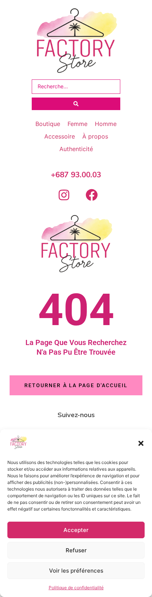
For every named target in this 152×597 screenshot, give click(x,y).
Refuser (76, 550)
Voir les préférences (76, 570)
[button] (141, 443)
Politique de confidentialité (76, 587)
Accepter (76, 529)
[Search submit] (76, 104)
